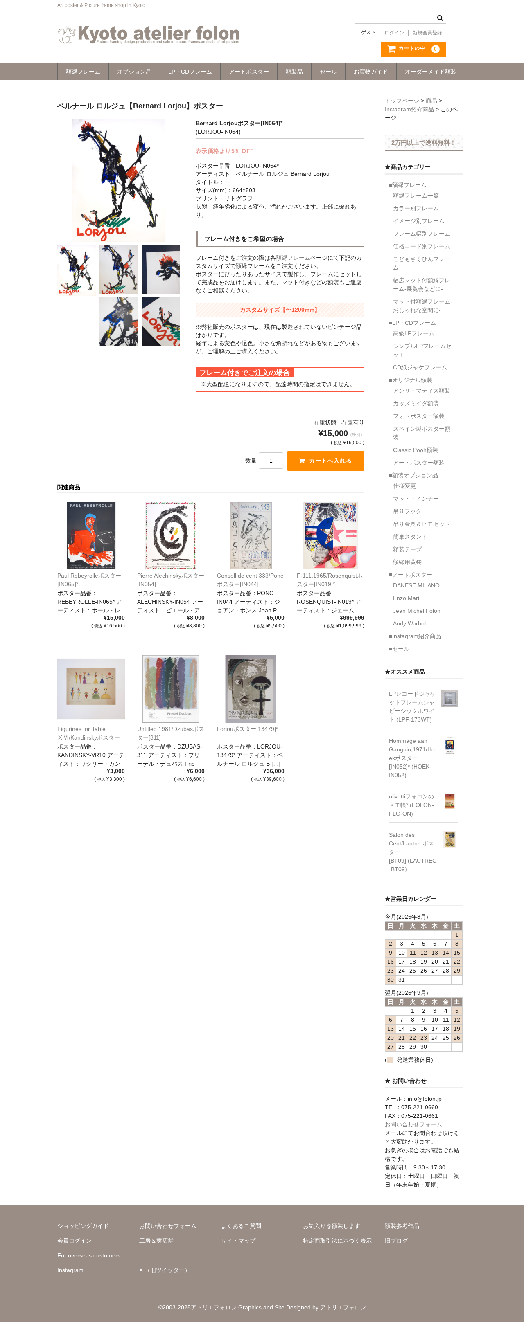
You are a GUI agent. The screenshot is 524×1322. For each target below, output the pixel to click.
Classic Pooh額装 (415, 450)
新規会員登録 (427, 33)
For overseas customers (88, 1255)
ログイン (394, 33)
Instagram (70, 1270)
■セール (399, 648)
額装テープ (407, 549)
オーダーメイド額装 (430, 71)
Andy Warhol (409, 623)
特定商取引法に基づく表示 (337, 1240)
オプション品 (134, 71)
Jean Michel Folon (416, 610)
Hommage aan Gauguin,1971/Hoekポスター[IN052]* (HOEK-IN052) (412, 757)
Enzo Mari (406, 598)
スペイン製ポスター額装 (421, 433)
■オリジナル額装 (410, 380)
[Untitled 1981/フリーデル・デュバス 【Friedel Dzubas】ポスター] (171, 689)
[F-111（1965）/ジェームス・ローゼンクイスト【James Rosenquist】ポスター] (330, 535)
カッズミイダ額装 (416, 403)
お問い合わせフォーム (413, 1124)
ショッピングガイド (83, 1226)
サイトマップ (238, 1240)
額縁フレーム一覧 (416, 195)
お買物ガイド (371, 71)
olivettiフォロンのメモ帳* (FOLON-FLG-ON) (411, 805)
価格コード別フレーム (421, 246)
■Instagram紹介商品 (415, 636)
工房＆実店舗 (156, 1240)
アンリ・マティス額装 (421, 390)
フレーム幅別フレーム (421, 233)
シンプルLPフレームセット (422, 350)
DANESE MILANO (416, 585)
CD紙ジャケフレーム (420, 367)
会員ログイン (74, 1240)
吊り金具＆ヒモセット (421, 524)
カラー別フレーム (416, 208)
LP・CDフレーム (190, 71)
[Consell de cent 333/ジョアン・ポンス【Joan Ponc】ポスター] (251, 535)
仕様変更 (404, 486)
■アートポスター (410, 574)
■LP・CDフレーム (412, 322)
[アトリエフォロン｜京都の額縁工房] (148, 36)
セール (328, 71)
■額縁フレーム (408, 185)
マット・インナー (416, 498)
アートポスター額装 (419, 462)
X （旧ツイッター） (164, 1270)
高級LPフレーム (413, 333)
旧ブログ (396, 1240)
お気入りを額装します (331, 1226)
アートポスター (249, 71)
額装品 (294, 71)
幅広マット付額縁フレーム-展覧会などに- (421, 284)
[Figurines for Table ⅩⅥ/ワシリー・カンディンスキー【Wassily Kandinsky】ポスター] (91, 689)
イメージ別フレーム (419, 221)
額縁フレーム (83, 71)
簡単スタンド (410, 536)
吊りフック (407, 511)
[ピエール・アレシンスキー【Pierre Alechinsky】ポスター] (171, 535)
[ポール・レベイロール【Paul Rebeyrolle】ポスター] (91, 535)
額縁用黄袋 (407, 562)
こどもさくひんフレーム (421, 263)
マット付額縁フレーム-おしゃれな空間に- (422, 305)
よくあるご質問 (241, 1226)
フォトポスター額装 (419, 416)
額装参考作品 (402, 1226)
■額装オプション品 (413, 475)
